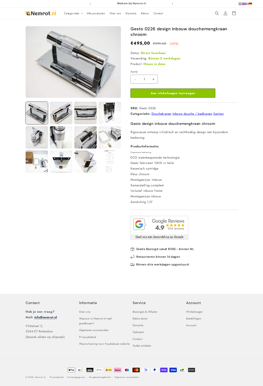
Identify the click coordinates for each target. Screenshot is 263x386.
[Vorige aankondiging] (90, 3)
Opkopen (138, 332)
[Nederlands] (240, 3)
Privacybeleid (87, 337)
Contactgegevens (76, 377)
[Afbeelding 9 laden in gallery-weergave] (37, 161)
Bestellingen (193, 318)
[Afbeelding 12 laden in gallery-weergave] (110, 161)
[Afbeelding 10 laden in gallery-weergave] (61, 161)
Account (191, 325)
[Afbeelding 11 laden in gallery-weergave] (85, 161)
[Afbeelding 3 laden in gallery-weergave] (85, 113)
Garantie (138, 325)
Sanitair (218, 113)
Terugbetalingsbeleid (100, 377)
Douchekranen (161, 113)
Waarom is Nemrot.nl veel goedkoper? (95, 321)
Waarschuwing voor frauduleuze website (104, 344)
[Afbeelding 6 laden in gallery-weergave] (61, 137)
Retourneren (140, 318)
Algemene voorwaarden (94, 330)
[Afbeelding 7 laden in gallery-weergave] (85, 137)
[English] (243, 3)
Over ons (84, 312)
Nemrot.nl (40, 377)
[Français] (247, 3)
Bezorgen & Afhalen (145, 312)
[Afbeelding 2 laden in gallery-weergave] (61, 113)
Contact (33, 303)
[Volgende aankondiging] (172, 3)
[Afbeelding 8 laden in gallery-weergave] (110, 137)
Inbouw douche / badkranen (192, 113)
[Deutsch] (250, 3)
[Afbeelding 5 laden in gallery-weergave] (37, 137)
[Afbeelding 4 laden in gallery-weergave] (110, 113)
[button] (73, 13)
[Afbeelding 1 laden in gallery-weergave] (37, 113)
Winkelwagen (194, 312)
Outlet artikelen (142, 346)
